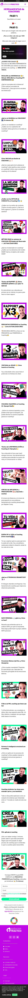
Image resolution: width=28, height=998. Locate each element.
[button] (25, 4)
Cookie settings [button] (6, 994)
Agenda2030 (9, 911)
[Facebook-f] (14, 937)
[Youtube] (17, 937)
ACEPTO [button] (15, 994)
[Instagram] (10, 937)
